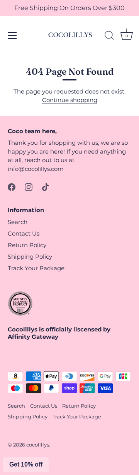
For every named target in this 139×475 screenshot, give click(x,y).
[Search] (109, 36)
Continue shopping (69, 100)
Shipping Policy (30, 256)
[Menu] (12, 35)
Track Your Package (36, 268)
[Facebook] (11, 186)
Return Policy (27, 245)
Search (17, 222)
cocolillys (37, 445)
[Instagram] (28, 186)
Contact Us (23, 233)
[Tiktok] (45, 186)
